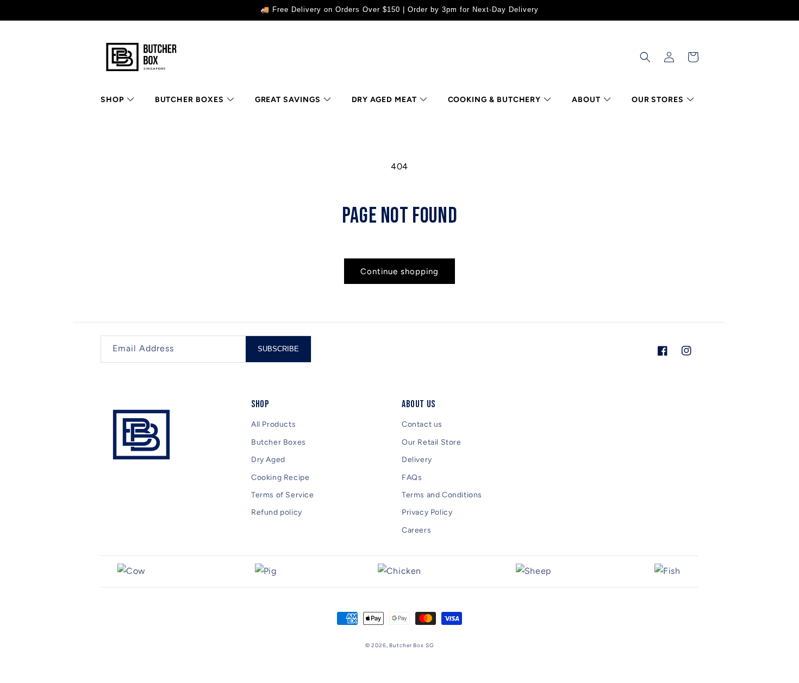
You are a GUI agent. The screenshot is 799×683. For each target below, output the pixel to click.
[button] (116, 99)
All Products (273, 424)
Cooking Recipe (280, 477)
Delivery (417, 459)
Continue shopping (399, 271)
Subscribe (278, 349)
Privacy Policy (427, 512)
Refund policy (276, 512)
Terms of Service (282, 494)
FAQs (412, 477)
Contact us (422, 424)
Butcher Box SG (411, 645)
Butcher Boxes (278, 442)
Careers (416, 530)
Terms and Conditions (442, 494)
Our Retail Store (431, 442)
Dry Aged (268, 459)
